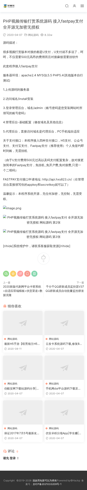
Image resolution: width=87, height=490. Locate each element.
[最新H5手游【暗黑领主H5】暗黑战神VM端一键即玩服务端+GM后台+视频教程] (22, 323)
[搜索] (67, 6)
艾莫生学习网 (9, 6)
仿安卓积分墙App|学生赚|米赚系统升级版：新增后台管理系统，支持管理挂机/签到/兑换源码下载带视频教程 (64, 433)
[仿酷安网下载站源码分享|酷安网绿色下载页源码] (22, 368)
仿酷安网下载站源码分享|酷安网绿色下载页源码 (21, 389)
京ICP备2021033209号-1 (47, 484)
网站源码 (33, 34)
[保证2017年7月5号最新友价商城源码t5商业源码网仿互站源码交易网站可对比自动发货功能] (22, 412)
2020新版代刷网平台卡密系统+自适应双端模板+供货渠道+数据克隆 (22, 291)
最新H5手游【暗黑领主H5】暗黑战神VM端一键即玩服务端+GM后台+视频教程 (22, 344)
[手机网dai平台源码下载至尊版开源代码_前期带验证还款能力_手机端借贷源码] (64, 368)
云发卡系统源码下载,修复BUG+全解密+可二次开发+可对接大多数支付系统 (64, 344)
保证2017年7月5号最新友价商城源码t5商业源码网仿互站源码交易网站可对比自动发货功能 (22, 433)
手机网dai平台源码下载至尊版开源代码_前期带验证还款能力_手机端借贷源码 (63, 389)
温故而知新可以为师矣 (45, 480)
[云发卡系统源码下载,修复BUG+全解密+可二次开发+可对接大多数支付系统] (64, 323)
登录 (13, 458)
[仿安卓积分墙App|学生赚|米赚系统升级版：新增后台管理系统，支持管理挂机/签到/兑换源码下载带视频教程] (64, 412)
